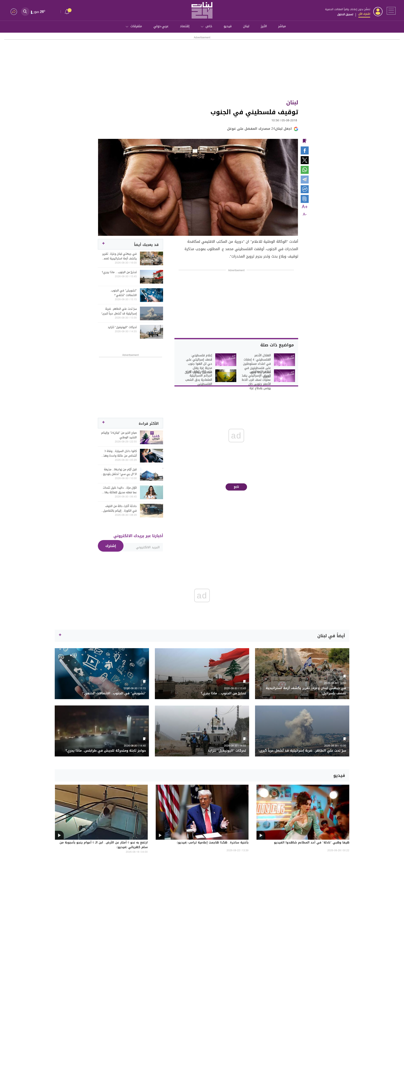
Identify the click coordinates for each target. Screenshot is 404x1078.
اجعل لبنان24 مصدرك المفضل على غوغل (259, 128)
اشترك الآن (364, 14)
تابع (236, 487)
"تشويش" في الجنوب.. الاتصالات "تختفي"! (123, 293)
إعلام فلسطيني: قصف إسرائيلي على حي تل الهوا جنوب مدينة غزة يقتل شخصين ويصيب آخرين (198, 363)
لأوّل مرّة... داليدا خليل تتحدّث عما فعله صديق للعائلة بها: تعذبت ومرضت (120, 490)
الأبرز (264, 26)
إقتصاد (184, 26)
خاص (209, 26)
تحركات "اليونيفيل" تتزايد (122, 327)
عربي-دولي (161, 26)
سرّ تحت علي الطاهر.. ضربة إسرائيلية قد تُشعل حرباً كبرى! (119, 311)
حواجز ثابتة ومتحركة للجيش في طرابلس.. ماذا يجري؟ (105, 750)
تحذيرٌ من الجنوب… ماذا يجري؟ (119, 272)
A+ (305, 207)
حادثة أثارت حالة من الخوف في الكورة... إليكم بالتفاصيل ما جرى (120, 508)
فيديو (228, 26)
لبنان (246, 26)
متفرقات (136, 26)
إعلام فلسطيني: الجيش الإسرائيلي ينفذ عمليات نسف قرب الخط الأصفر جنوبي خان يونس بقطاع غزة (256, 379)
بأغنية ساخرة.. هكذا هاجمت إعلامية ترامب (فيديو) (213, 842)
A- (305, 214)
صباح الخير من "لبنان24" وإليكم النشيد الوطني (119, 435)
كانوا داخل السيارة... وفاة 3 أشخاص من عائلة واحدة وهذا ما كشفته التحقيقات (119, 453)
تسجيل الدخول (345, 14)
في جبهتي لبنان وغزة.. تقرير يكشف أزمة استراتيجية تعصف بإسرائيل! (119, 256)
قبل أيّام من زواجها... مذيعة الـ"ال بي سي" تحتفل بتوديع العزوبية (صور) (120, 471)
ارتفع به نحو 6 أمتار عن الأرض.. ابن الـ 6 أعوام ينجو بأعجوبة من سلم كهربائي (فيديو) (104, 845)
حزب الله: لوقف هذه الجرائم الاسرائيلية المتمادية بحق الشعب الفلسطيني (198, 377)
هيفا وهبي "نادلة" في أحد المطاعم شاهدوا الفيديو (311, 842)
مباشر (282, 26)
